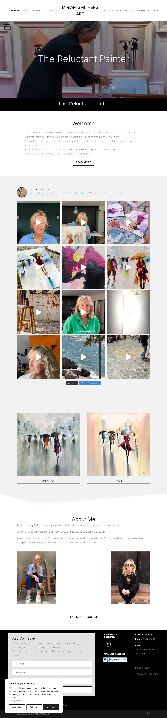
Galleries (108, 10)
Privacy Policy (15, 701)
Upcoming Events (135, 10)
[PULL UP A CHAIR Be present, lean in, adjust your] (83, 267)
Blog (119, 10)
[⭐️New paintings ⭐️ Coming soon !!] (128, 222)
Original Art (40, 10)
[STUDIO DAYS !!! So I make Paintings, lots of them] (38, 312)
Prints (54, 10)
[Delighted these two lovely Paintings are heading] (128, 267)
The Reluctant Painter (83, 58)
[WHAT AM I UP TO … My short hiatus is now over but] (38, 357)
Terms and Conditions (146, 674)
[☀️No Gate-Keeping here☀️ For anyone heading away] (83, 312)
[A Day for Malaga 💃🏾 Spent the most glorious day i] (128, 357)
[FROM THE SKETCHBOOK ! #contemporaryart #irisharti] (128, 312)
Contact (153, 10)
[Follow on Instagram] (108, 644)
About (26, 10)
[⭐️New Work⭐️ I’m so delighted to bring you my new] (83, 222)
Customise (17, 707)
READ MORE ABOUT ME (83, 616)
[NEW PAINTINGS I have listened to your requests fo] (38, 267)
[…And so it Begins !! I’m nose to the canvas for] (38, 222)
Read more (83, 162)
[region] (34, 696)
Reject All (34, 707)
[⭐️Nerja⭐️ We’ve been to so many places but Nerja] (83, 357)
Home (17, 10)
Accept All (51, 707)
